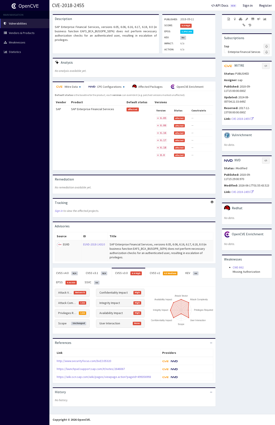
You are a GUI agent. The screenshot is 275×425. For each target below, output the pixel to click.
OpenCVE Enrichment (189, 87)
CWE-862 (238, 267)
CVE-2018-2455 (68, 5)
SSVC (91, 282)
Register (265, 5)
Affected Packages (150, 87)
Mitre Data (71, 87)
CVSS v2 (163, 273)
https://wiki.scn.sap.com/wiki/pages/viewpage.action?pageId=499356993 (104, 377)
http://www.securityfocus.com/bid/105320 (84, 361)
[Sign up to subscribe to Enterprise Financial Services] (267, 52)
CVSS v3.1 (96, 273)
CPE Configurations (109, 87)
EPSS (65, 282)
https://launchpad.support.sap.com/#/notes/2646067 (91, 369)
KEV (191, 273)
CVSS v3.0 (127, 273)
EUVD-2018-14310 (94, 244)
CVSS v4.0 (66, 273)
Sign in (248, 5)
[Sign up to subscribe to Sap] (267, 46)
